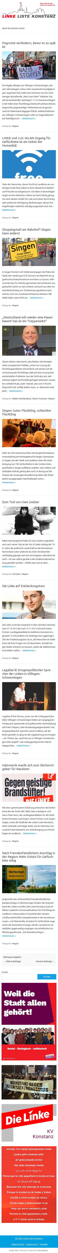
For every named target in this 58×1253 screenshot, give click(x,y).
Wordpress (43, 1250)
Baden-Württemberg (21, 398)
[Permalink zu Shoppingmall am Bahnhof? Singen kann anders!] (29, 265)
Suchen (5, 972)
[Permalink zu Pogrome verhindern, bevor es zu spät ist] (29, 78)
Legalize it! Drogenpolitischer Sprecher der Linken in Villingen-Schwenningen (26, 673)
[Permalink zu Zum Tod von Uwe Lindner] (29, 534)
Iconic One (14, 1250)
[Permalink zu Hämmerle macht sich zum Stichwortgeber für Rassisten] (29, 801)
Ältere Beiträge (12, 961)
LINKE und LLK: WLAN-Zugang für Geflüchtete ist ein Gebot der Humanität (26, 141)
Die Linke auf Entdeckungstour (23, 586)
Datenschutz (17, 1244)
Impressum (32, 1244)
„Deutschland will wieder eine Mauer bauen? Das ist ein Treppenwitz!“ (27, 319)
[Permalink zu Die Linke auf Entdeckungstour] (29, 618)
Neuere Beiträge (45, 961)
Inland (35, 398)
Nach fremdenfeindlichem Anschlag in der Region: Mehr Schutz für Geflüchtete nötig (28, 856)
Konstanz (43, 398)
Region (15, 126)
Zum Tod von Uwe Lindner (20, 502)
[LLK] (29, 17)
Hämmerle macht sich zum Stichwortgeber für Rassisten (28, 767)
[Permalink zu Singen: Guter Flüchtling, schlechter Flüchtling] (29, 446)
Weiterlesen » (29, 118)
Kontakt (43, 1244)
